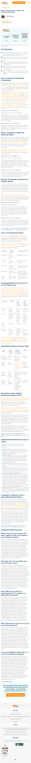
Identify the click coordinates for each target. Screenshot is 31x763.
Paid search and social (15, 714)
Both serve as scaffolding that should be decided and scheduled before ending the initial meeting (14, 342)
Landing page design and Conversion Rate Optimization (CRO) (15, 716)
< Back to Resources (6, 682)
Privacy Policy (24, 741)
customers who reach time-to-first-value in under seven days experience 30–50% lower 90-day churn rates (15, 99)
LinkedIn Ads (15, 721)
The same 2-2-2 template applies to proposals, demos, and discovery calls (14, 236)
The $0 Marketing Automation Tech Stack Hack (15, 732)
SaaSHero (16, 71)
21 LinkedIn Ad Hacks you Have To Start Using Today (15, 734)
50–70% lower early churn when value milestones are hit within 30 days (18, 366)
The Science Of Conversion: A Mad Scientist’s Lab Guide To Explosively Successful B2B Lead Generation (15, 729)
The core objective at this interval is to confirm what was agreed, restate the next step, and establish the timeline (15, 86)
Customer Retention (7, 22)
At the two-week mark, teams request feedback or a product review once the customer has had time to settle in (14, 142)
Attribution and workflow (15, 719)
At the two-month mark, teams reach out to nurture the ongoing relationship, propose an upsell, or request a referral (14, 195)
